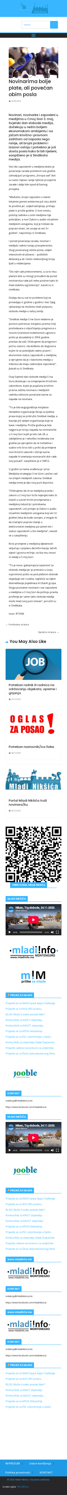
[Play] (9, 932)
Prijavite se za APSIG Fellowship (24, 1031)
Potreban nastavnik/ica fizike (31, 747)
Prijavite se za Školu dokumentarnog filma (30, 1053)
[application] (33, 919)
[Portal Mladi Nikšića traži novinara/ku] (33, 779)
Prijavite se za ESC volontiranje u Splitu (28, 1036)
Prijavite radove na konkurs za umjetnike (29, 1048)
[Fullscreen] (57, 932)
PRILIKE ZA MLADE (21, 995)
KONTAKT (46, 1472)
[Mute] (52, 932)
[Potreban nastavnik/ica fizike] (33, 726)
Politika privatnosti (17, 1472)
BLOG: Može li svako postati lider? (25, 1014)
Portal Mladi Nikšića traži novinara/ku (28, 802)
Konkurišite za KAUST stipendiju (24, 1025)
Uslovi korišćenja (40, 1463)
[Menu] (33, 35)
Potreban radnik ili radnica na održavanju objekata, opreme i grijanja (33, 689)
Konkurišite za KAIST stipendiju (24, 1020)
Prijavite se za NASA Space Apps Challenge (30, 1003)
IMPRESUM (12, 1463)
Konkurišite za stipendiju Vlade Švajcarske (30, 1042)
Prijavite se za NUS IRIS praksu (24, 1008)
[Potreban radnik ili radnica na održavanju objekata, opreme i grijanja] (33, 664)
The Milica (23, 1486)
